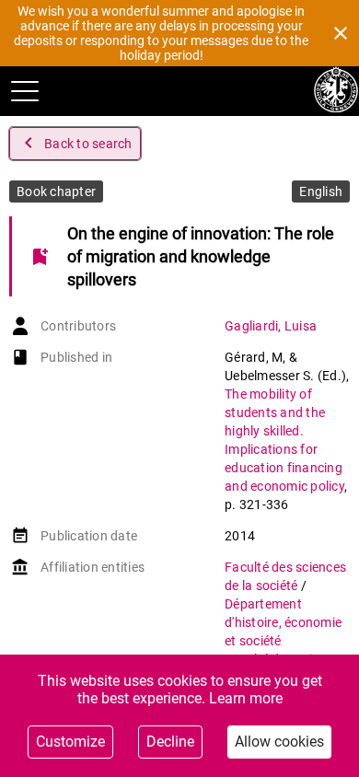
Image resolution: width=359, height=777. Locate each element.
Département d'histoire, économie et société (283, 622)
